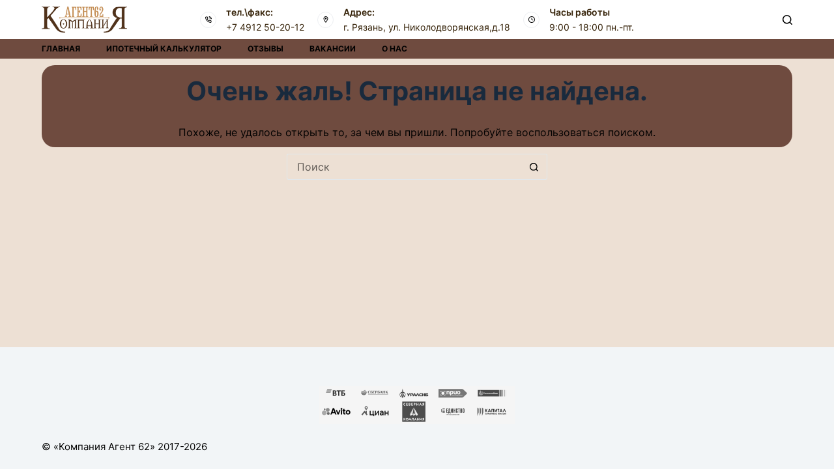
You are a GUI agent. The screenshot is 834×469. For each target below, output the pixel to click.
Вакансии (332, 48)
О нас (394, 48)
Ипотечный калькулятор (164, 48)
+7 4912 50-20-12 (265, 27)
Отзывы (265, 48)
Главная (61, 48)
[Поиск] (787, 20)
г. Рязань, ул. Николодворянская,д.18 (426, 27)
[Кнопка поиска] (534, 167)
